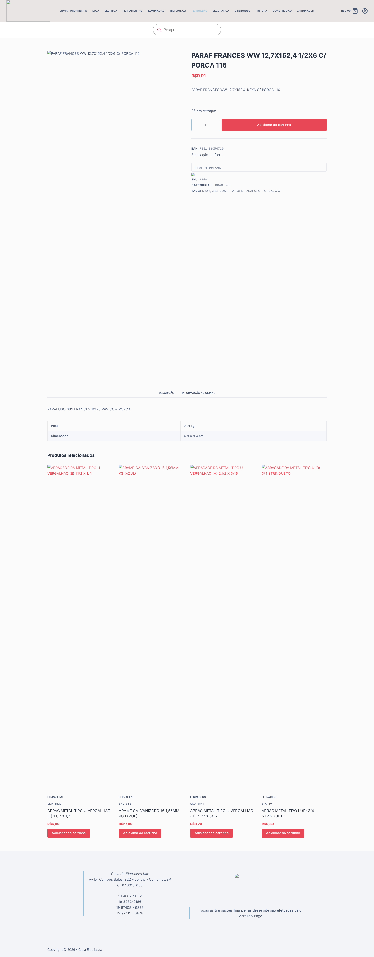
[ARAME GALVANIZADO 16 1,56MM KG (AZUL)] (151, 627)
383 (215, 191)
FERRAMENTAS (132, 10)
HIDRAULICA (178, 10)
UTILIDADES (242, 10)
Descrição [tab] (166, 392)
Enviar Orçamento (73, 10)
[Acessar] (365, 11)
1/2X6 (206, 191)
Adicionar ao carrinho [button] (69, 833)
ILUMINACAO (156, 10)
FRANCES (236, 191)
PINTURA (261, 10)
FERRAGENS (199, 10)
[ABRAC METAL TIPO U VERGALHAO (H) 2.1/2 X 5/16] (222, 627)
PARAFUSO (253, 191)
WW (277, 191)
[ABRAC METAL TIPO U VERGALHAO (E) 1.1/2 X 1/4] (79, 627)
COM (223, 191)
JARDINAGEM (305, 10)
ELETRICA (111, 10)
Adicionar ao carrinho (274, 125)
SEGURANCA (221, 10)
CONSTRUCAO (282, 10)
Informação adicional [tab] (198, 392)
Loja (95, 10)
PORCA (267, 191)
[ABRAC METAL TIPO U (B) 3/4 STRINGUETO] (294, 627)
